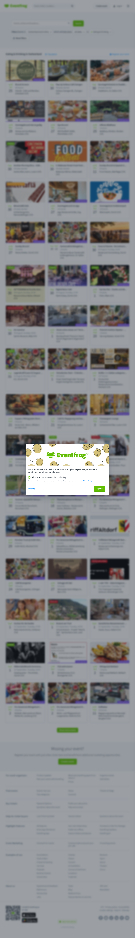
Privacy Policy (87, 481)
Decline (31, 488)
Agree (100, 488)
